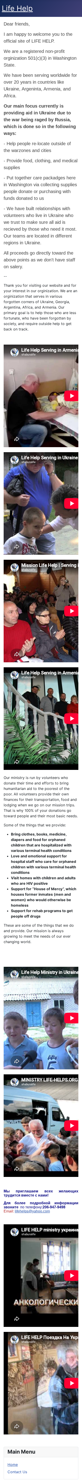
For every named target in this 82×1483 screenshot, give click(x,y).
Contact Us (17, 1472)
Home (13, 1464)
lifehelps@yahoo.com (32, 1211)
